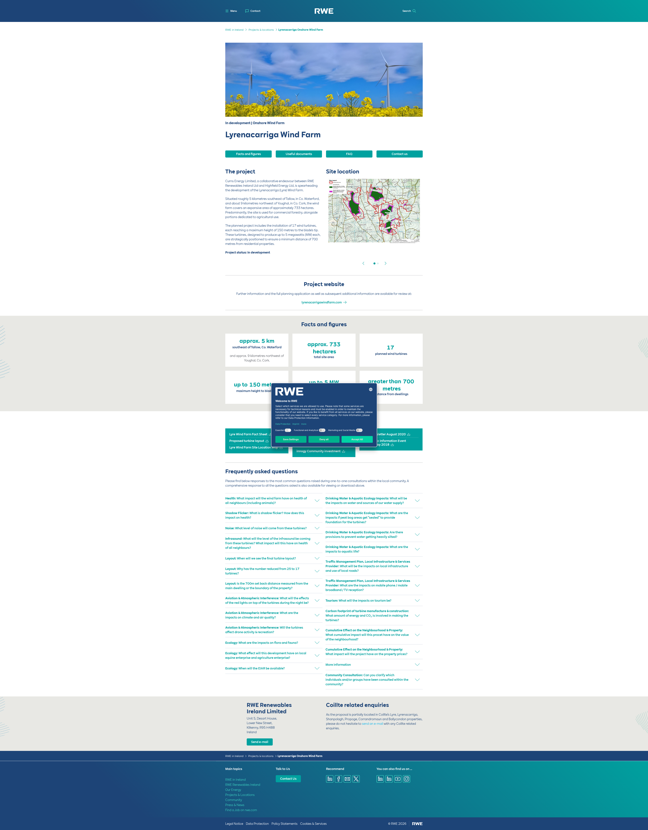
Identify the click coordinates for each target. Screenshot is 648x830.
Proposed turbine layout (246, 441)
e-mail (378, 723)
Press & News (234, 805)
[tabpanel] (374, 213)
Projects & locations (261, 29)
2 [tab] (374, 263)
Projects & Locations (240, 795)
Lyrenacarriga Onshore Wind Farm (300, 29)
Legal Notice (234, 823)
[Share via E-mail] (347, 779)
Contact (255, 10)
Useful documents (299, 154)
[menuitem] (252, 11)
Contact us (400, 154)
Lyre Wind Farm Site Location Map (253, 447)
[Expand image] (414, 236)
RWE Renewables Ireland (242, 784)
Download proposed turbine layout (355, 250)
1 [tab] (371, 263)
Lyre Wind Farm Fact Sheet (248, 434)
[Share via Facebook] (338, 779)
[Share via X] (356, 779)
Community (233, 800)
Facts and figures (248, 154)
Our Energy (233, 790)
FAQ (349, 154)
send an (368, 723)
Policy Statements (285, 823)
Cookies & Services (313, 823)
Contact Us (288, 778)
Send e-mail (259, 742)
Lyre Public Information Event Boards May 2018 (384, 442)
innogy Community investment (318, 451)
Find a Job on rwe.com (241, 810)
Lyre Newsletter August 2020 (384, 434)
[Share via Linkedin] (329, 779)
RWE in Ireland (234, 29)
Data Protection (257, 823)
